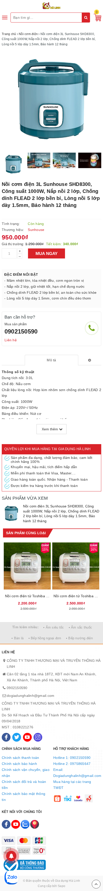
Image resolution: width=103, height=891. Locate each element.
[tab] (51, 360)
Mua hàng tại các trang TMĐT (72, 785)
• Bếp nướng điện (79, 638)
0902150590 (21, 331)
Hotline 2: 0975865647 (71, 764)
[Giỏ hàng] (96, 17)
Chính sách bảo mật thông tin (23, 797)
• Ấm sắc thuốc (80, 627)
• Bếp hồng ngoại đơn (44, 638)
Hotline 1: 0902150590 (71, 758)
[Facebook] (6, 737)
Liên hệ (10, 340)
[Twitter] (16, 737)
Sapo (61, 886)
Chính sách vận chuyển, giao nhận (26, 773)
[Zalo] (25, 824)
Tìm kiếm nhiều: (25, 627)
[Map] (34, 824)
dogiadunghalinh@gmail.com (30, 696)
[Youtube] (27, 737)
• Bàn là (18, 638)
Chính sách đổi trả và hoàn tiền (24, 785)
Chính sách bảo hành (19, 764)
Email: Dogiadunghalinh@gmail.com (77, 773)
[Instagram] (38, 737)
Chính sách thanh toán (20, 758)
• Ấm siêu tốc (53, 627)
